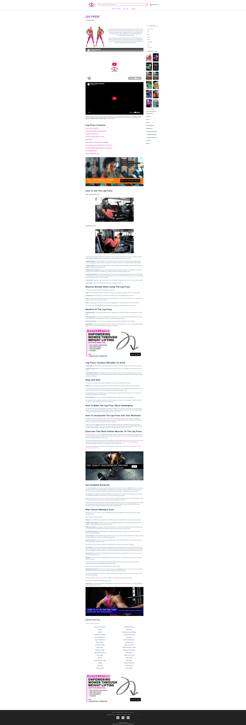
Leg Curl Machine (100, 639)
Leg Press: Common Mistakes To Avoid (95, 136)
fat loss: (147, 119)
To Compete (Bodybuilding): (151, 131)
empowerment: (149, 128)
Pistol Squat (99, 655)
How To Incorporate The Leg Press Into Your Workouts (99, 145)
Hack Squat (129, 440)
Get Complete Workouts (91, 150)
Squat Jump (100, 647)
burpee (100, 629)
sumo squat (129, 668)
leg (110, 418)
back (148, 34)
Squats (93, 434)
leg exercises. (96, 623)
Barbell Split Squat (129, 639)
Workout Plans (119, 712)
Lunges (97, 434)
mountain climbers (99, 627)
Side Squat (129, 652)
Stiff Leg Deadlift (100, 637)
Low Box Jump (129, 642)
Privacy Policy (135, 714)
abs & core (150, 29)
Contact (125, 714)
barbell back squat (99, 652)
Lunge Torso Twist (129, 655)
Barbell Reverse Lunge (129, 647)
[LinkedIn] (123, 718)
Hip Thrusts (127, 442)
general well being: (150, 125)
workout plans (116, 8)
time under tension (116, 411)
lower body (106, 418)
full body (149, 42)
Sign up (100, 577)
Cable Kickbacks (118, 442)
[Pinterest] (128, 718)
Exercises (126, 712)
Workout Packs (111, 714)
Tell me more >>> (111, 118)
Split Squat (129, 629)
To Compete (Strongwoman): (151, 137)
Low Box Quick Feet (129, 634)
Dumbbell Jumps (100, 645)
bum (148, 37)
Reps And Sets (89, 139)
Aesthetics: (148, 116)
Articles (132, 712)
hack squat (129, 660)
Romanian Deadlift (100, 634)
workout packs (138, 553)
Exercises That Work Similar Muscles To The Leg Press (99, 148)
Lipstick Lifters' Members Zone (98, 498)
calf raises (129, 637)
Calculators (119, 714)
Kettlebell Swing (129, 627)
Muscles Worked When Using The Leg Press (96, 131)
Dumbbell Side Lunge (100, 660)
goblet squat (129, 665)
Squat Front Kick (129, 645)
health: (147, 122)
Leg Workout (115, 30)
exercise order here (127, 427)
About (129, 714)
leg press (100, 665)
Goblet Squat (122, 440)
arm (148, 31)
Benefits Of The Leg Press (92, 134)
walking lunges (99, 650)
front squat (129, 657)
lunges (100, 663)
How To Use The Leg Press (92, 128)
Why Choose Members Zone (92, 153)
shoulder (149, 47)
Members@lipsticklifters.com (126, 583)
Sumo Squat (136, 440)
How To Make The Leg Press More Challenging (97, 142)
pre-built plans (99, 547)
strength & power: (149, 113)
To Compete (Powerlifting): (151, 134)
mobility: (147, 143)
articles (133, 8)
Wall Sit (100, 657)
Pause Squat (99, 642)
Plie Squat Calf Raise (129, 650)
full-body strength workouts (119, 418)
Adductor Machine (129, 663)
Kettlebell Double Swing (129, 632)
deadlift (100, 632)
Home (113, 712)
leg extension (100, 668)
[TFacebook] (117, 718)
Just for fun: (148, 140)
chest (148, 39)
